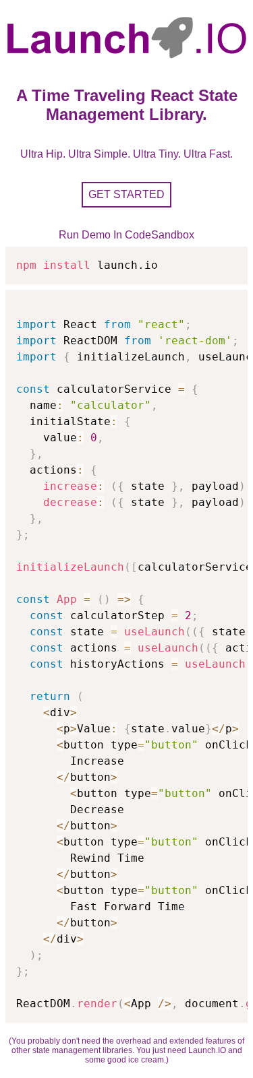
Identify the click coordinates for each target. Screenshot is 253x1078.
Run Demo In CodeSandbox (126, 235)
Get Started (126, 194)
